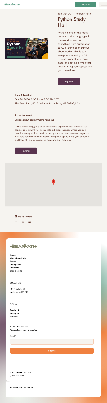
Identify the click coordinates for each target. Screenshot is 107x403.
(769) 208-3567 (17, 375)
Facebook (14, 310)
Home (13, 255)
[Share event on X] (23, 222)
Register (69, 81)
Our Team (14, 267)
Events (13, 261)
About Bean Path (18, 258)
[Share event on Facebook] (16, 222)
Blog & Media (16, 271)
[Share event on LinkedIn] (29, 222)
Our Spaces (15, 264)
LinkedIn (14, 316)
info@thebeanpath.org (20, 372)
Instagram (14, 313)
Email (13, 336)
